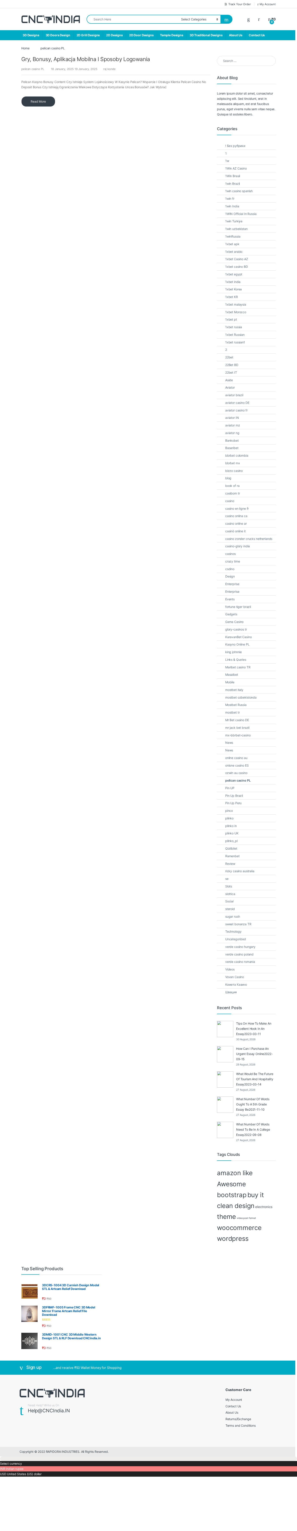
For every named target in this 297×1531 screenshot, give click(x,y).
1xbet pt (231, 319)
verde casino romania (240, 962)
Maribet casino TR (237, 667)
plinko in (231, 826)
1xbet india (232, 282)
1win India (232, 206)
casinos (230, 554)
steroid (230, 909)
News (229, 742)
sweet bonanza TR (238, 924)
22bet (229, 357)
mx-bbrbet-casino (238, 735)
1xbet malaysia (235, 304)
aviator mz (232, 425)
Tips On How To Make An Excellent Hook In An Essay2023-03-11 (253, 1029)
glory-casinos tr (236, 629)
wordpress (233, 1238)
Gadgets (231, 614)
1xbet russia (233, 327)
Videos (230, 969)
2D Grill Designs (88, 35)
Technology (233, 931)
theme (226, 1216)
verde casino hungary (240, 947)
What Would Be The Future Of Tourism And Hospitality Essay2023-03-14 (254, 1079)
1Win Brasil (232, 176)
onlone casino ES (237, 765)
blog (228, 478)
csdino (229, 569)
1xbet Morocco (235, 312)
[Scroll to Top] (148, 1458)
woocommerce (239, 1227)
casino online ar (236, 523)
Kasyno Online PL (237, 644)
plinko (229, 818)
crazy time (232, 561)
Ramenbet (232, 856)
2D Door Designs (141, 35)
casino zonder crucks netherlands (248, 539)
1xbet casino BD (236, 266)
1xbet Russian (235, 334)
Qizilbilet (231, 848)
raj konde (109, 69)
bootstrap (232, 1195)
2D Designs (114, 35)
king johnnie (233, 652)
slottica (230, 894)
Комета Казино (236, 984)
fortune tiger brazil (238, 607)
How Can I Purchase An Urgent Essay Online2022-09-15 (254, 1054)
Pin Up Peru (233, 803)
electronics (263, 1207)
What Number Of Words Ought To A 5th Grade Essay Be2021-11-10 (252, 1104)
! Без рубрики (235, 146)
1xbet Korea (233, 289)
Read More (38, 101)
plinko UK (232, 833)
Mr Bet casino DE (237, 720)
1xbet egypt (233, 274)
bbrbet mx (232, 463)
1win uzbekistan (236, 229)
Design (230, 576)
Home (25, 48)
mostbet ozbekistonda (241, 697)
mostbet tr (232, 712)
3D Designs (31, 35)
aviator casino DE (237, 402)
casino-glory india (237, 546)
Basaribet (232, 448)
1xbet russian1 (235, 342)
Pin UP (229, 788)
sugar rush (232, 916)
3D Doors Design (58, 35)
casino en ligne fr (237, 508)
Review (230, 863)
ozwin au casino (236, 773)
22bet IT (231, 372)
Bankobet (232, 440)
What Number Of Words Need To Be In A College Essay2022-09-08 (253, 1129)
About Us (235, 35)
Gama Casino (234, 622)
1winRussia (232, 236)
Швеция (231, 992)
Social (229, 901)
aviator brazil (234, 395)
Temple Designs (171, 35)
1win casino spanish (239, 191)
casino (229, 501)
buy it (255, 1195)
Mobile (229, 682)
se (227, 878)
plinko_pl (231, 841)
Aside (229, 380)
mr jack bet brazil (237, 727)
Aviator (230, 387)
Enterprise (232, 584)
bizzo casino (234, 471)
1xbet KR (231, 297)
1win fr (229, 198)
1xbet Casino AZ (236, 259)
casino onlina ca (236, 516)
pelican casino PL (32, 69)
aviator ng (232, 433)
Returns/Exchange (238, 1419)
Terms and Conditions (240, 1425)
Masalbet (231, 674)
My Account (268, 4)
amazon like (234, 1173)
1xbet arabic (234, 251)
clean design (235, 1206)
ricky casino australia (239, 871)
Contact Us (257, 35)
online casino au (236, 758)
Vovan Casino (234, 977)
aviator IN (232, 417)
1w (227, 161)
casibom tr (232, 493)
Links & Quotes (235, 659)
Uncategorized (235, 939)
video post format (246, 1218)
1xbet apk (232, 244)
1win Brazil (232, 183)
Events (230, 599)
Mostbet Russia (236, 705)
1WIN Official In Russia (241, 214)
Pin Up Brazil (234, 795)
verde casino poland (239, 954)
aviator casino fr (236, 410)
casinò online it (235, 531)
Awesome (231, 1184)
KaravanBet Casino (238, 637)
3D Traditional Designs (206, 35)
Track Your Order (239, 4)
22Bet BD (231, 365)
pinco (229, 810)
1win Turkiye (233, 221)
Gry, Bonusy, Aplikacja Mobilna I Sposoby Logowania (85, 59)
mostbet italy (234, 690)
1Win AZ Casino (236, 168)
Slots (228, 886)
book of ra (232, 486)
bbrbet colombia (236, 455)
